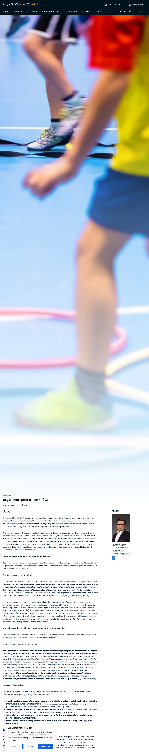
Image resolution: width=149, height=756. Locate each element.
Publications (71, 11)
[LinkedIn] (8, 511)
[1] (18, 526)
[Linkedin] (125, 11)
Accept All (45, 746)
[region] (30, 737)
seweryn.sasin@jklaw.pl (121, 554)
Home (5, 11)
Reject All (30, 746)
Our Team (32, 11)
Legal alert (7, 495)
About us (18, 11)
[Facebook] (121, 11)
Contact (98, 11)
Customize (15, 746)
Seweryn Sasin (119, 544)
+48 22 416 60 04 (119, 551)
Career (85, 11)
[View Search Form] (130, 11)
